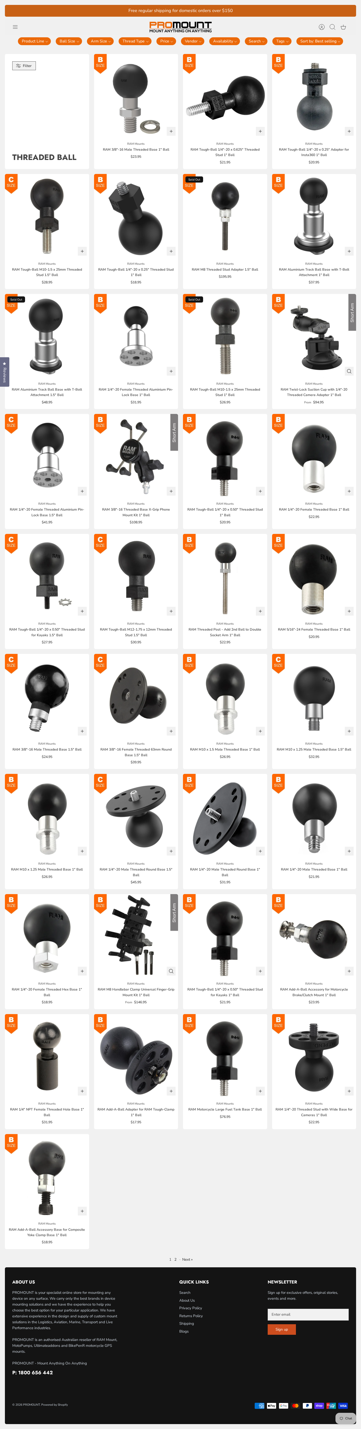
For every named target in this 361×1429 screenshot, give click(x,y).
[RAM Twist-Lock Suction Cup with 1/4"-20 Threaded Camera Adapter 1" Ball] (314, 336)
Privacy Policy (190, 1308)
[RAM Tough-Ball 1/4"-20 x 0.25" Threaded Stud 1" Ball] (136, 216)
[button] (34, 41)
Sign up (282, 1329)
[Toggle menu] (17, 27)
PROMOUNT (31, 1405)
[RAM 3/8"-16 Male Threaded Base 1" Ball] (136, 96)
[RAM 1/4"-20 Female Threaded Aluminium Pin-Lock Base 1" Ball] (136, 336)
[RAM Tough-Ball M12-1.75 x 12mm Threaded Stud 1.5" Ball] (136, 576)
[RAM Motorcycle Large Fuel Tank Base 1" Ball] (225, 1056)
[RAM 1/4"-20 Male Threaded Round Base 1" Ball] (225, 816)
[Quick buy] (349, 371)
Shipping (186, 1323)
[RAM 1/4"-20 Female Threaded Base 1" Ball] (314, 456)
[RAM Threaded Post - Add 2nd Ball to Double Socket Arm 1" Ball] (225, 576)
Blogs (184, 1331)
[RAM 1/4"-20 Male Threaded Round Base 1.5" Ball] (136, 816)
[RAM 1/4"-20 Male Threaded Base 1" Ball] (314, 816)
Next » (187, 1259)
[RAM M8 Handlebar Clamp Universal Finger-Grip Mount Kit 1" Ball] (136, 936)
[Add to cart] (171, 131)
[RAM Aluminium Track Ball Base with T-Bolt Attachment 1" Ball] (314, 216)
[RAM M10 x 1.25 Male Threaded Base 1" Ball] (47, 816)
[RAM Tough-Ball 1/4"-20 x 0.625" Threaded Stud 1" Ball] (225, 96)
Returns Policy (191, 1315)
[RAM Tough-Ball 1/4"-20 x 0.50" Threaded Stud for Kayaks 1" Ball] (225, 936)
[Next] (239, 10)
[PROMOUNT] (180, 27)
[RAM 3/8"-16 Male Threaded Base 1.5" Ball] (47, 696)
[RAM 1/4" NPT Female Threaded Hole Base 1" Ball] (47, 1056)
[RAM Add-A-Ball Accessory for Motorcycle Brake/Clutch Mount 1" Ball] (314, 936)
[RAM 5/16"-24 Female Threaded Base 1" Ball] (314, 576)
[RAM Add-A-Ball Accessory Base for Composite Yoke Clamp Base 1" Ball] (47, 1176)
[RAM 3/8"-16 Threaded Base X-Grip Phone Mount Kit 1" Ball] (136, 456)
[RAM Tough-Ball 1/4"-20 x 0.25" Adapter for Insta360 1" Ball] (314, 96)
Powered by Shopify (54, 1405)
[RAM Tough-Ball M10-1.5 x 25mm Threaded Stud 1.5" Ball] (47, 216)
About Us (187, 1300)
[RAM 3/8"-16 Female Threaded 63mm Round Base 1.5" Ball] (136, 696)
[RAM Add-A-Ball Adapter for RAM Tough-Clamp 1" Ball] (136, 1056)
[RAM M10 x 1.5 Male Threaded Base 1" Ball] (225, 696)
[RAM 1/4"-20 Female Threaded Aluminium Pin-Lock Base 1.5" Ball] (47, 456)
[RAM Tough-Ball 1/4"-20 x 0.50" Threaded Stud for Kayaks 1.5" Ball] (47, 576)
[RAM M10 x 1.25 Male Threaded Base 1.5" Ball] (314, 696)
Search (185, 1292)
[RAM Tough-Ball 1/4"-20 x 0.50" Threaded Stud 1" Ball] (225, 456)
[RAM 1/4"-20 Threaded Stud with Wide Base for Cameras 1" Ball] (314, 1056)
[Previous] (122, 10)
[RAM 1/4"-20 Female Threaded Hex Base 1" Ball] (47, 936)
